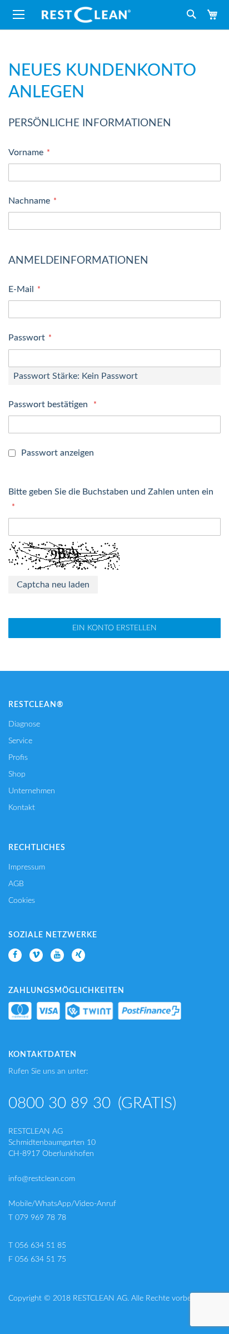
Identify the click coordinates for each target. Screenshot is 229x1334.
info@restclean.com (41, 1179)
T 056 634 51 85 (37, 1245)
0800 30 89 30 (59, 1103)
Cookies (21, 901)
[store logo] (86, 14)
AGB (16, 884)
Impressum (26, 867)
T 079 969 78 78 (37, 1218)
